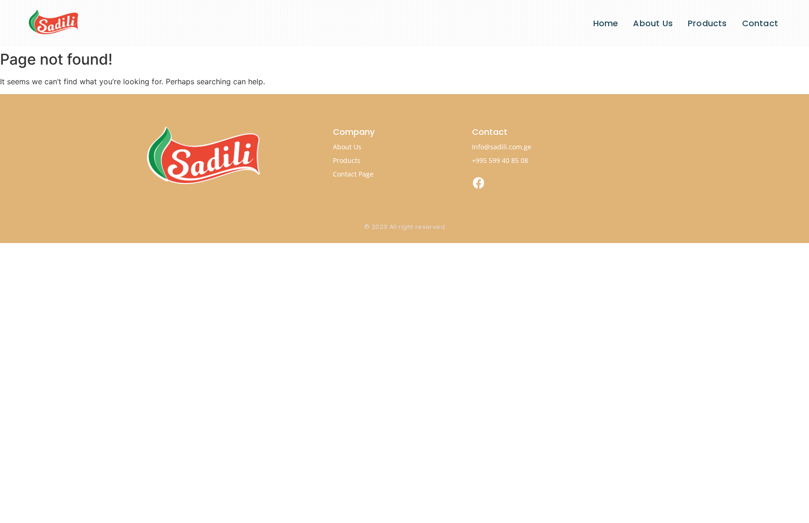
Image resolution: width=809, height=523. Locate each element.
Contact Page (353, 173)
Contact (760, 23)
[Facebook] (479, 182)
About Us (653, 23)
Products (707, 23)
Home (605, 23)
